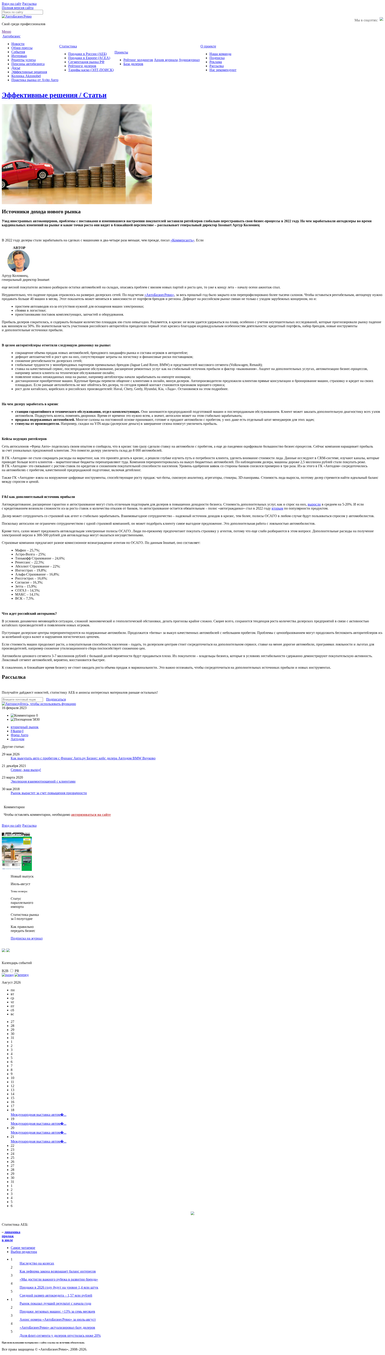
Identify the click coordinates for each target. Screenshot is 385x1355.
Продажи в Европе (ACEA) (89, 58)
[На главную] (17, 16)
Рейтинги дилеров (82, 66)
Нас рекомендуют (222, 70)
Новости (18, 44)
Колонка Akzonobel (26, 76)
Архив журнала (166, 60)
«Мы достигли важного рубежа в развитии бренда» (59, 1279)
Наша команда (220, 54)
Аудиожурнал (189, 60)
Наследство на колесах (37, 1263)
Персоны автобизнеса (28, 64)
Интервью (19, 56)
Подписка (217, 58)
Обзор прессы (22, 48)
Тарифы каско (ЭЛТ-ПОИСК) (91, 70)
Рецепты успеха (23, 60)
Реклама (215, 62)
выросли (314, 504)
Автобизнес (11, 36)
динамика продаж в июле (11, 1236)
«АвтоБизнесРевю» (159, 295)
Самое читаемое (23, 1248)
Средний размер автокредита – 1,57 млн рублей (56, 1295)
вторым (277, 508)
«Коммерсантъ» (182, 240)
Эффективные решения (29, 72)
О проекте (208, 46)
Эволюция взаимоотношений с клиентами (43, 781)
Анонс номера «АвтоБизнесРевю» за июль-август (58, 1319)
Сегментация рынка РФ (86, 62)
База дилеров (133, 64)
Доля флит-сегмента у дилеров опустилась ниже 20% (60, 1335)
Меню (6, 31)
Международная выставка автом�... (38, 1114)
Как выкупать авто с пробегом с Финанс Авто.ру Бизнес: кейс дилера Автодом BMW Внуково (83, 758)
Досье (15, 68)
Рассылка (29, 4)
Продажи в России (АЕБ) (87, 54)
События (18, 52)
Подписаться (56, 699)
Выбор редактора (24, 1252)
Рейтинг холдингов (138, 60)
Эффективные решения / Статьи (54, 95)
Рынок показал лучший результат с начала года (55, 1303)
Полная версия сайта (17, 8)
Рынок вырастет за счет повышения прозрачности (49, 793)
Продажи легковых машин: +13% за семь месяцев (57, 1311)
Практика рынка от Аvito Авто (34, 80)
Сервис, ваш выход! (26, 770)
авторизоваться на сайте (91, 814)
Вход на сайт (11, 4)
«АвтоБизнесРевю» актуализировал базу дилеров (57, 1327)
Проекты (121, 52)
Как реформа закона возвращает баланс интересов (58, 1271)
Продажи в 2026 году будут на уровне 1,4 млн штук (59, 1287)
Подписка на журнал (27, 938)
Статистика (68, 46)
